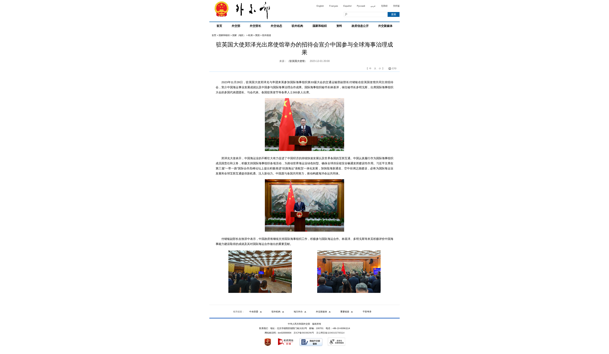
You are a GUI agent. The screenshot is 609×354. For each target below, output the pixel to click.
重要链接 (344, 311)
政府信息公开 (360, 25)
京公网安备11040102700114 (330, 332)
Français (333, 6)
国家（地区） (239, 35)
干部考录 (367, 311)
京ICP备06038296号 (304, 332)
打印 (394, 68)
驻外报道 (266, 35)
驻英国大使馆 (297, 61)
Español (347, 6)
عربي (373, 6)
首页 (219, 25)
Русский (361, 6)
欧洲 (250, 35)
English (320, 6)
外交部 (236, 25)
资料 (339, 25)
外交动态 (276, 25)
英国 (257, 35)
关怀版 (396, 6)
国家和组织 (320, 25)
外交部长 (255, 25)
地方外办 (298, 311)
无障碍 (384, 6)
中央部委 (253, 311)
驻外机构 (297, 25)
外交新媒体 (385, 25)
